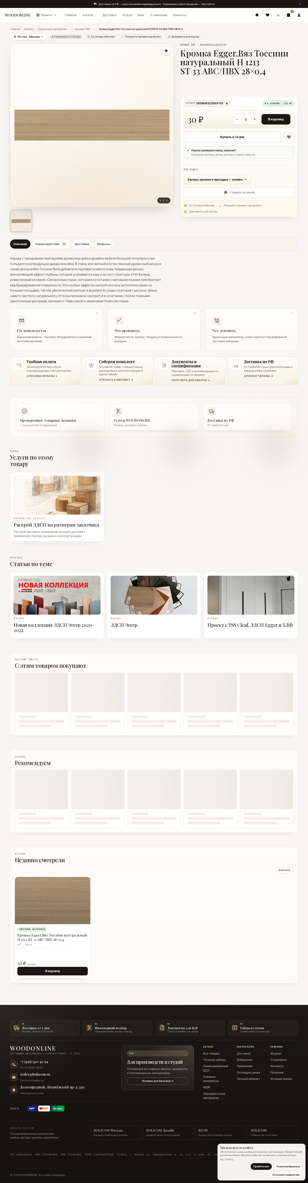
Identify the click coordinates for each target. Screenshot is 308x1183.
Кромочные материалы (52, 29)
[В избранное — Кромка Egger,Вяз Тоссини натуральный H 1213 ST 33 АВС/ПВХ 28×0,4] (288, 137)
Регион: (27, 36)
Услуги (127, 15)
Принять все (261, 1166)
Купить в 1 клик (232, 137)
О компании (158, 15)
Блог (141, 15)
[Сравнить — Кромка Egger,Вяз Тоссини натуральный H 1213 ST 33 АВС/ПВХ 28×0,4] (85, 890)
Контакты (179, 15)
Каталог (29, 29)
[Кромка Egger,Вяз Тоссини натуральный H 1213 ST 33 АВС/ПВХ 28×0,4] (52, 900)
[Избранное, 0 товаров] (268, 15)
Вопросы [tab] (103, 244)
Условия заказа (281, 1079)
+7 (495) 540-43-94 (34, 1062)
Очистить (284, 870)
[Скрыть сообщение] (300, 4)
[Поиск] (257, 15)
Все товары (211, 1053)
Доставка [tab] (82, 244)
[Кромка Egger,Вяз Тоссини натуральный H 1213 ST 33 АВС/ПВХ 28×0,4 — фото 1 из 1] (21, 221)
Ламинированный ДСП (215, 1068)
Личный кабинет (248, 1079)
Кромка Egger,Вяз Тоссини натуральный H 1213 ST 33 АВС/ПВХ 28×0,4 (52, 937)
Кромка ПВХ (82, 29)
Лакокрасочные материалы (214, 1096)
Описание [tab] (20, 244)
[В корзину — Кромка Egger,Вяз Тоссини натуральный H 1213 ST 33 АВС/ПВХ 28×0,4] (77, 890)
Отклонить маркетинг (286, 1174)
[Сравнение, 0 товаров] (278, 15)
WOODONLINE (17, 15)
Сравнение (244, 1066)
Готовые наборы (214, 1060)
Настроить (227, 1159)
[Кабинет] (299, 15)
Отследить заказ (248, 1072)
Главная (71, 15)
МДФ (206, 1087)
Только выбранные (288, 1166)
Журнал (276, 1053)
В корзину (276, 119)
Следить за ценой (242, 192)
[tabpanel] (154, 302)
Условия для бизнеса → (158, 1081)
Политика (277, 1072)
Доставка (109, 15)
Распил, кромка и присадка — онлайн (215, 179)
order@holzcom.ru (35, 1074)
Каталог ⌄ (90, 15)
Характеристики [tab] (50, 244)
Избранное (244, 1060)
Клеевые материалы (211, 1079)
